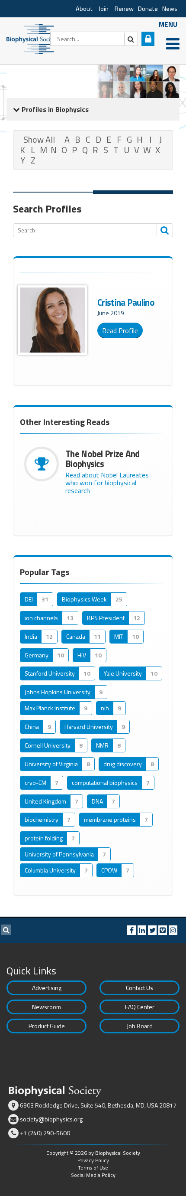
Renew (124, 8)
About (84, 8)
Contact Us (139, 987)
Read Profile (120, 330)
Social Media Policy (93, 1175)
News (169, 8)
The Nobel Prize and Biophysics (102, 459)
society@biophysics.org (51, 1119)
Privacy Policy (93, 1160)
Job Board (140, 1025)
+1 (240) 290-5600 (45, 1132)
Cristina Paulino (125, 302)
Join (104, 8)
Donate (148, 8)
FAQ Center (139, 1006)
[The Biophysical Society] (32, 38)
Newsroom (46, 1006)
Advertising (46, 987)
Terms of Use (93, 1167)
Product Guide (47, 1025)
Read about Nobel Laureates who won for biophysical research (107, 483)
